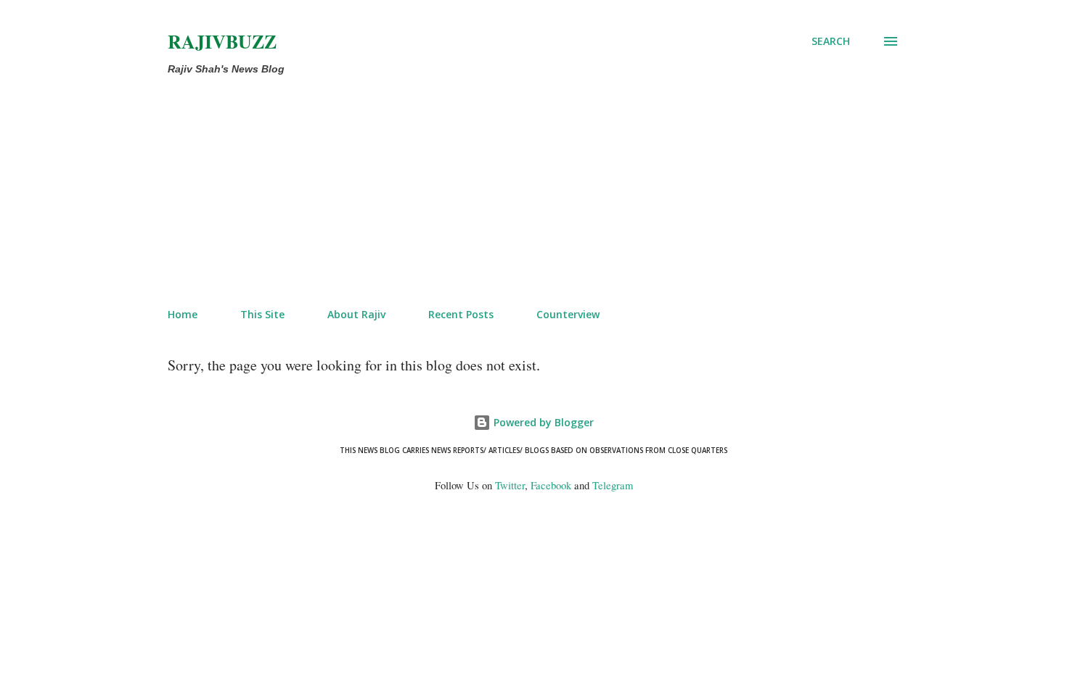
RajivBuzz (222, 41)
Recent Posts (461, 314)
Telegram (612, 485)
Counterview (568, 314)
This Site (262, 314)
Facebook (551, 485)
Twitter (510, 485)
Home (182, 314)
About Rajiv (356, 314)
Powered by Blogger (542, 422)
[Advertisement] (474, 188)
